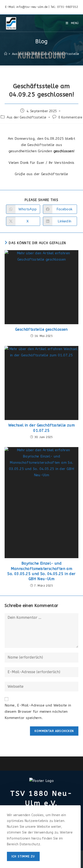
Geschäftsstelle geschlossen (41, 329)
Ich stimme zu (23, 856)
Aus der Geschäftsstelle (26, 117)
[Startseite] (5, 54)
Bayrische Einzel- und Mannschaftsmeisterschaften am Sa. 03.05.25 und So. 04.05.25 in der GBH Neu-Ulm (41, 571)
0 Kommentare (70, 117)
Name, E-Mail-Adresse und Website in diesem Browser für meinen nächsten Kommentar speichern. (38, 711)
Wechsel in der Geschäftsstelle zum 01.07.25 (41, 427)
